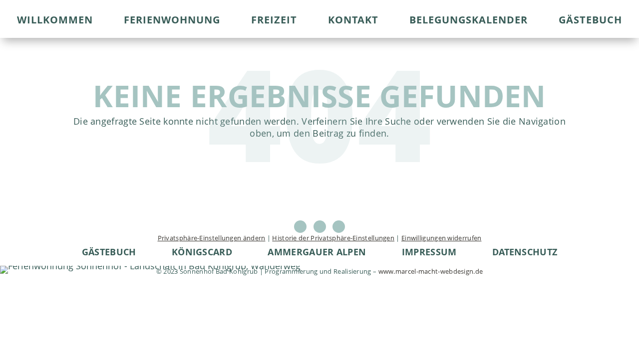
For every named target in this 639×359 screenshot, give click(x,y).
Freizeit (274, 21)
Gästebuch (590, 21)
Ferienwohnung (172, 21)
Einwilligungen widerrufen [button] (441, 237)
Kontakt (353, 21)
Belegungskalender (468, 21)
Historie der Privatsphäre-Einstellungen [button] (333, 237)
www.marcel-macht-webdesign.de (430, 271)
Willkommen (55, 21)
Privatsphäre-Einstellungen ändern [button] (212, 237)
